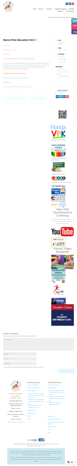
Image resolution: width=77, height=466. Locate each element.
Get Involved (70, 11)
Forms (49, 429)
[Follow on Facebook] (67, 4)
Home (35, 9)
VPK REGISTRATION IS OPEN (58, 140)
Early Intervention (32, 413)
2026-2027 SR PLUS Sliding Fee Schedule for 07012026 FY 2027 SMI (36, 401)
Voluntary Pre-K (31, 410)
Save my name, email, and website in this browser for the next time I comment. (24, 367)
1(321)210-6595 (65, 72)
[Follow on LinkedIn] (70, 4)
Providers (49, 9)
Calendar (71, 9)
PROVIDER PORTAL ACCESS (58, 174)
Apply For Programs (61, 9)
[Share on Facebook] (57, 96)
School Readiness (32, 390)
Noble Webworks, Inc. (40, 445)
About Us (60, 11)
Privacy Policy (55, 444)
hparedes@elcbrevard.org (64, 77)
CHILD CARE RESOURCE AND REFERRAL (61, 182)
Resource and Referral (33, 385)
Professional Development (54, 419)
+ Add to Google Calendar (15, 98)
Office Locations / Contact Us (15, 422)
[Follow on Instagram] (73, 4)
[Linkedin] (64, 96)
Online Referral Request (33, 387)
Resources (30, 416)
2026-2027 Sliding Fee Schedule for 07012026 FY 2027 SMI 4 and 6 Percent (37, 395)
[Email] (67, 96)
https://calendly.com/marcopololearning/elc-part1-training (17, 86)
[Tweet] (60, 96)
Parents (40, 9)
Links (29, 419)
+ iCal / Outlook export (38, 98)
